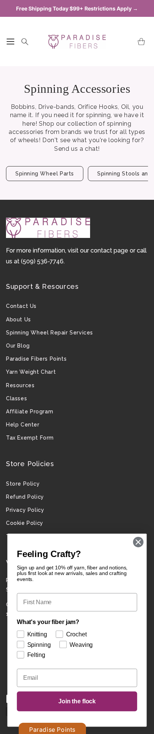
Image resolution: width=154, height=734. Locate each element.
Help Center (23, 425)
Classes (16, 398)
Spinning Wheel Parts (44, 174)
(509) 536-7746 (42, 261)
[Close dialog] (138, 541)
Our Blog (18, 346)
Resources (20, 385)
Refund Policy (25, 497)
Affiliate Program (29, 412)
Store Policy (23, 484)
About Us (18, 319)
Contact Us (21, 306)
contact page (109, 250)
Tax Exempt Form (30, 438)
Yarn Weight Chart (31, 372)
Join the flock (77, 701)
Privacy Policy (25, 510)
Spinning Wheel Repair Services (49, 333)
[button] (10, 41)
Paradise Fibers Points (36, 359)
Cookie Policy (24, 523)
